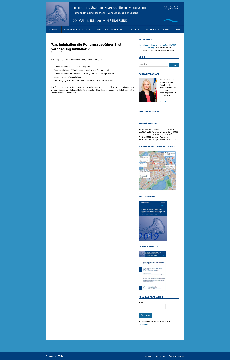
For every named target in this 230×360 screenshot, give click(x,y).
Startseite (53, 29)
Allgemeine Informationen (77, 29)
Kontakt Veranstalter (176, 356)
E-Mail (142, 302)
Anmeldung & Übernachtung (109, 29)
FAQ (178, 29)
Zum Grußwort (165, 101)
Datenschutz (144, 324)
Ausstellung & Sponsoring (158, 29)
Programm (134, 29)
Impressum (147, 356)
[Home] (115, 24)
